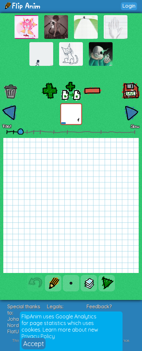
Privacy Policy (38, 336)
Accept (33, 343)
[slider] (20, 131)
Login (129, 6)
